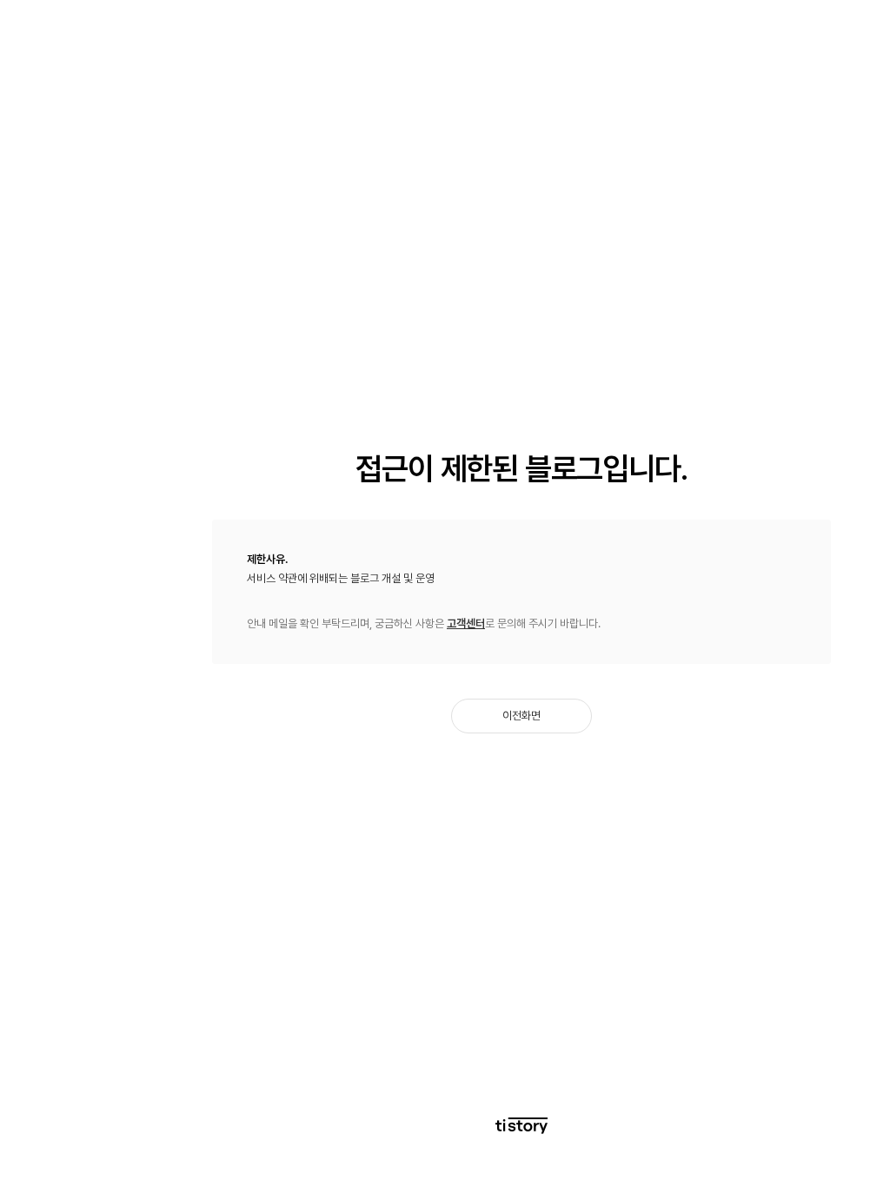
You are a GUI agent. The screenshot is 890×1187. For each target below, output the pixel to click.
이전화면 (521, 715)
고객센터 (466, 623)
